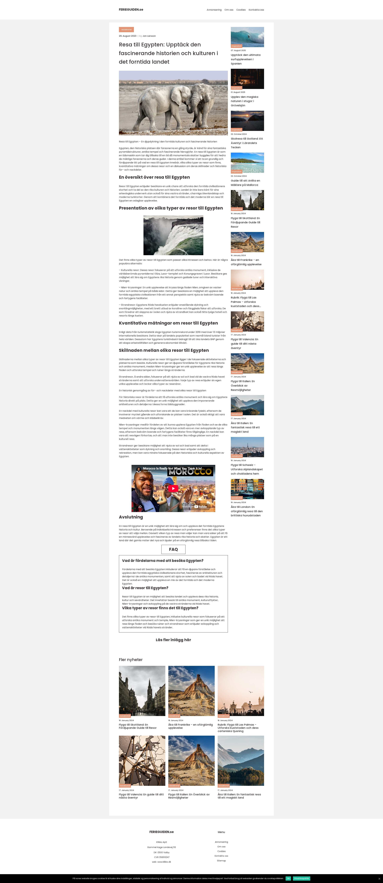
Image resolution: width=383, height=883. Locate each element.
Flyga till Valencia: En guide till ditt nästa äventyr (244, 344)
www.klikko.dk (164, 861)
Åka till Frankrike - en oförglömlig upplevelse (246, 262)
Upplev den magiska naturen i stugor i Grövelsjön (244, 101)
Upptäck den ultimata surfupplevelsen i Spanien (245, 59)
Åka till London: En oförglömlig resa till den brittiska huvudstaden (247, 511)
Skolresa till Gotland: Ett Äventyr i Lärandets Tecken (247, 143)
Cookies (241, 10)
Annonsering (214, 10)
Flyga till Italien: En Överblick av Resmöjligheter (243, 385)
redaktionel (126, 29)
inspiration (236, 46)
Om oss (229, 10)
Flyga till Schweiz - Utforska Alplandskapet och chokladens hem (247, 469)
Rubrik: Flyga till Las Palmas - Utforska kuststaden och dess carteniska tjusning (245, 302)
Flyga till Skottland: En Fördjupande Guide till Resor (245, 222)
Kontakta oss (256, 10)
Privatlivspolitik (301, 878)
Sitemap (221, 860)
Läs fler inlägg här (173, 639)
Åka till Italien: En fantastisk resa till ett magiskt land (245, 427)
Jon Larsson (149, 36)
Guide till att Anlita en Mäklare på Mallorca (245, 183)
